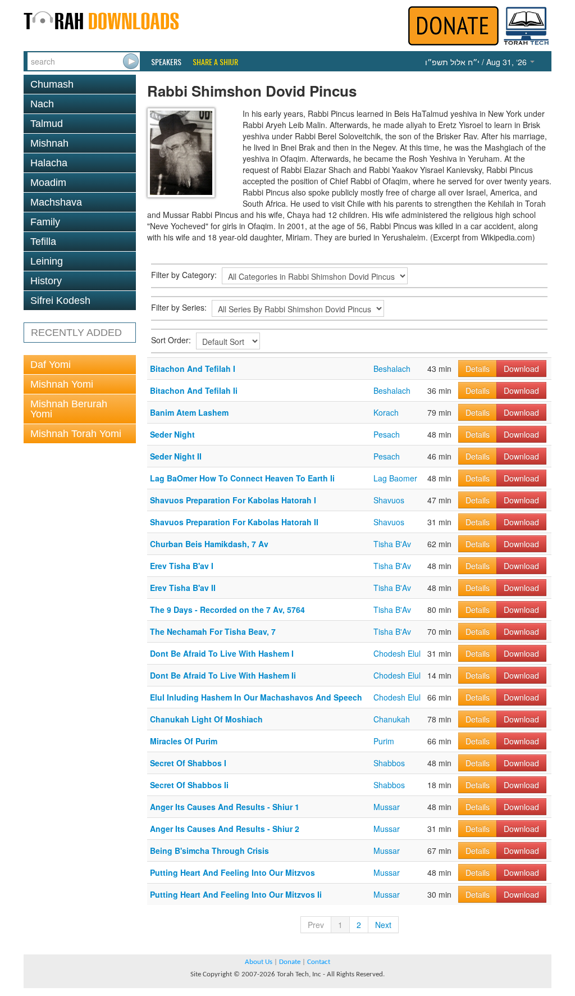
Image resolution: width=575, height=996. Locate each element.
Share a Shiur (215, 61)
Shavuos (388, 500)
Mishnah (49, 143)
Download (521, 368)
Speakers (166, 61)
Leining (46, 261)
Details (478, 368)
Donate (289, 962)
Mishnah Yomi (61, 384)
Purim (383, 741)
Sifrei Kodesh (60, 300)
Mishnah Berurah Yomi (68, 409)
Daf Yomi (50, 364)
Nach (42, 104)
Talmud (46, 123)
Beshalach (391, 368)
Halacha (48, 163)
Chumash (52, 84)
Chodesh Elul (397, 653)
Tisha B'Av (392, 543)
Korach (386, 412)
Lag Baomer (395, 478)
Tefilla (43, 241)
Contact (318, 962)
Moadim (48, 182)
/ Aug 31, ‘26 (477, 61)
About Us (258, 962)
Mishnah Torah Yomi (75, 433)
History (46, 280)
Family (45, 222)
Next (383, 924)
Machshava (56, 202)
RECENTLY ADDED (76, 332)
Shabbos (389, 762)
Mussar (386, 806)
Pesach (386, 434)
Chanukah (391, 719)
